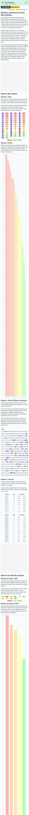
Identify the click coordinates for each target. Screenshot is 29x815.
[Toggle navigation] (26, 2)
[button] (11, 10)
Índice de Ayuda (4, 491)
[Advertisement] (14, 76)
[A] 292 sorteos (15, 7)
